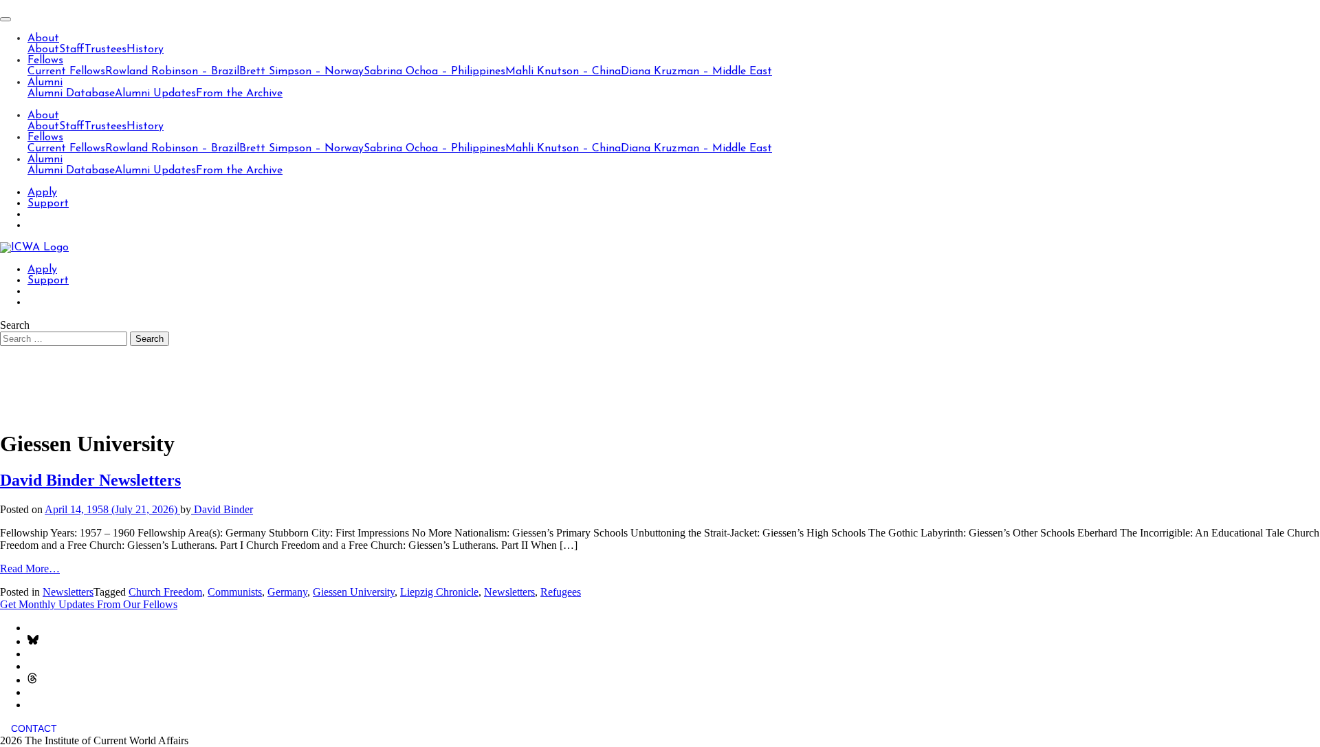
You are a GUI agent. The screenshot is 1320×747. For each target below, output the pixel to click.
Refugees (560, 592)
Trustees (105, 49)
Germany (287, 592)
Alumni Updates (155, 93)
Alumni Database (71, 93)
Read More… (30, 568)
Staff (72, 49)
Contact (34, 728)
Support (48, 203)
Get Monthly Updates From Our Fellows (88, 604)
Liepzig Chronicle (439, 592)
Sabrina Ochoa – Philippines (434, 71)
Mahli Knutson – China (563, 71)
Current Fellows (66, 71)
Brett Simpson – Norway (301, 71)
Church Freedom (165, 592)
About (43, 38)
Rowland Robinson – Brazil (172, 71)
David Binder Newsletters (90, 480)
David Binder (222, 509)
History (145, 49)
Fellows (45, 60)
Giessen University (354, 592)
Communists (235, 592)
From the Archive (239, 93)
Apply (42, 192)
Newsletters (68, 592)
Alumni (45, 82)
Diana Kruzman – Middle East (696, 71)
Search (15, 325)
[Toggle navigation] (5, 19)
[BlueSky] (33, 641)
